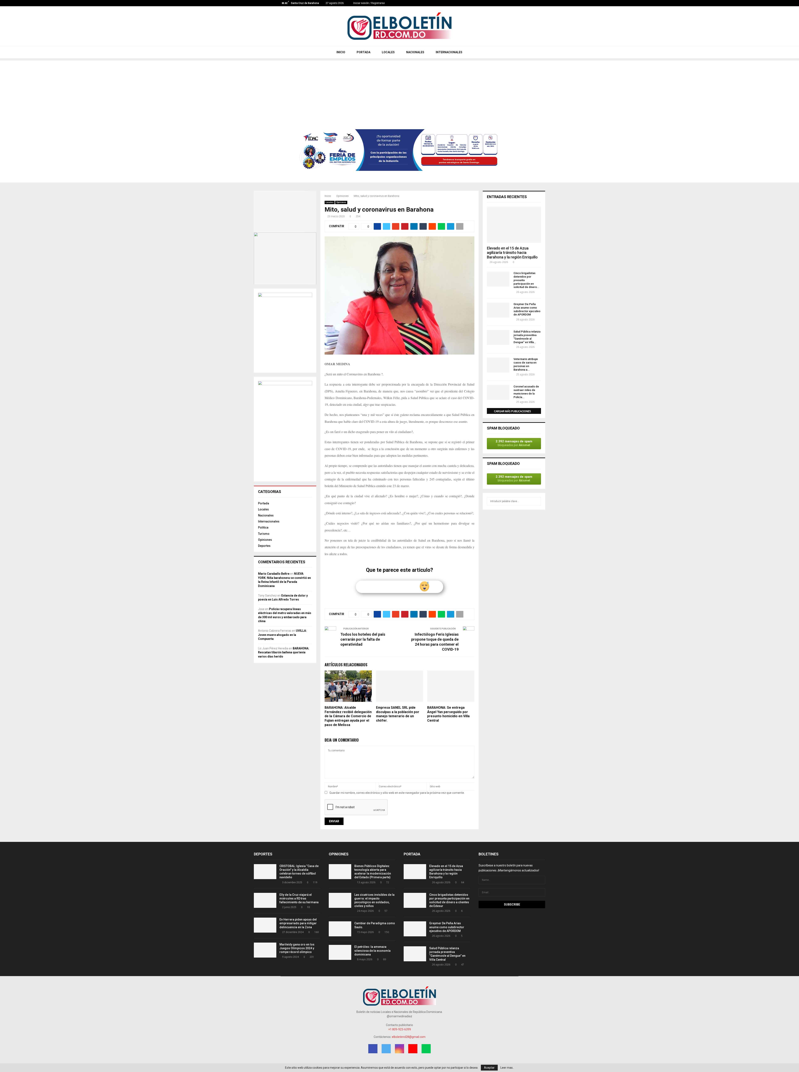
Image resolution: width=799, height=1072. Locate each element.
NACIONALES (415, 52)
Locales (330, 202)
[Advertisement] (399, 90)
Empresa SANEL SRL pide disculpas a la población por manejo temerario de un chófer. (397, 714)
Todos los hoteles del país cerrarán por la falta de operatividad (362, 639)
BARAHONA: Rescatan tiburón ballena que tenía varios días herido (283, 652)
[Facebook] (502, 3)
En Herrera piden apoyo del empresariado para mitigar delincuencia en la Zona (298, 923)
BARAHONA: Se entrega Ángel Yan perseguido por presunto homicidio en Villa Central (448, 714)
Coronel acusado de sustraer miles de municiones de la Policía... (526, 391)
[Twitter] (507, 3)
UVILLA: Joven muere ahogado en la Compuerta (282, 634)
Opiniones (341, 202)
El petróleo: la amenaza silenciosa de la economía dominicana (372, 950)
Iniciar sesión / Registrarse (369, 3)
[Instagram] (511, 3)
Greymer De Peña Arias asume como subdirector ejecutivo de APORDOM (527, 309)
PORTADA (363, 52)
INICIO (340, 52)
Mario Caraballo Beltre (273, 573)
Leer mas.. (507, 1067)
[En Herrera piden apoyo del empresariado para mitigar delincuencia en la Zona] (265, 925)
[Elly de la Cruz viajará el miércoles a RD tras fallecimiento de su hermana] (265, 900)
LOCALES (388, 52)
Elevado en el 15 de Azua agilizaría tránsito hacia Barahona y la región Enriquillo (512, 252)
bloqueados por (514, 443)
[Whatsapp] (520, 3)
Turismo (263, 533)
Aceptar (489, 1067)
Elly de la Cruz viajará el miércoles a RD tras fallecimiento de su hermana (299, 898)
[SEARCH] (536, 501)
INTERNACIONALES (448, 52)
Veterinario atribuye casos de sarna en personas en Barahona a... (526, 364)
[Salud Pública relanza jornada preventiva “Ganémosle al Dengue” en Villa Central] (498, 337)
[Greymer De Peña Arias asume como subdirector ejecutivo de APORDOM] (498, 310)
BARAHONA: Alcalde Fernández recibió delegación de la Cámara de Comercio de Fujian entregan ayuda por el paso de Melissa (348, 716)
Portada (263, 503)
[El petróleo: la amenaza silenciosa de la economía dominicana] (340, 952)
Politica (263, 527)
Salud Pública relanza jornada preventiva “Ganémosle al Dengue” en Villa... (527, 337)
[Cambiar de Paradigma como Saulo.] (340, 928)
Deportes (264, 545)
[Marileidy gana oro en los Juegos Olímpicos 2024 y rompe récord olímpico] (265, 950)
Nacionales (266, 515)
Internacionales (268, 521)
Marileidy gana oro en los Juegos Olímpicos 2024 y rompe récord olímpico (296, 948)
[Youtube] (516, 3)
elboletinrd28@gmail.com (409, 1036)
